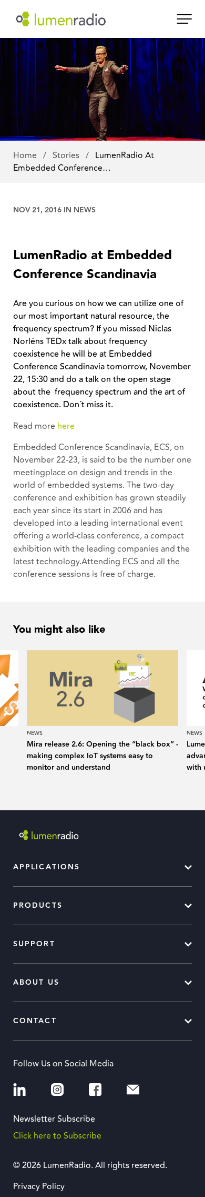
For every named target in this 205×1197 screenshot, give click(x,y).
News (85, 210)
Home (26, 155)
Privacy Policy (39, 1186)
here (66, 426)
